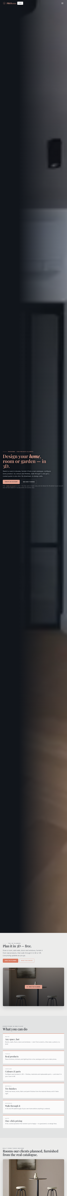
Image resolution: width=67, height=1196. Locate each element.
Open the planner (10, 960)
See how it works (29, 481)
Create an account (11, 481)
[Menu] (62, 3)
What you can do (26, 960)
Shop (20, 3)
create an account (11, 486)
